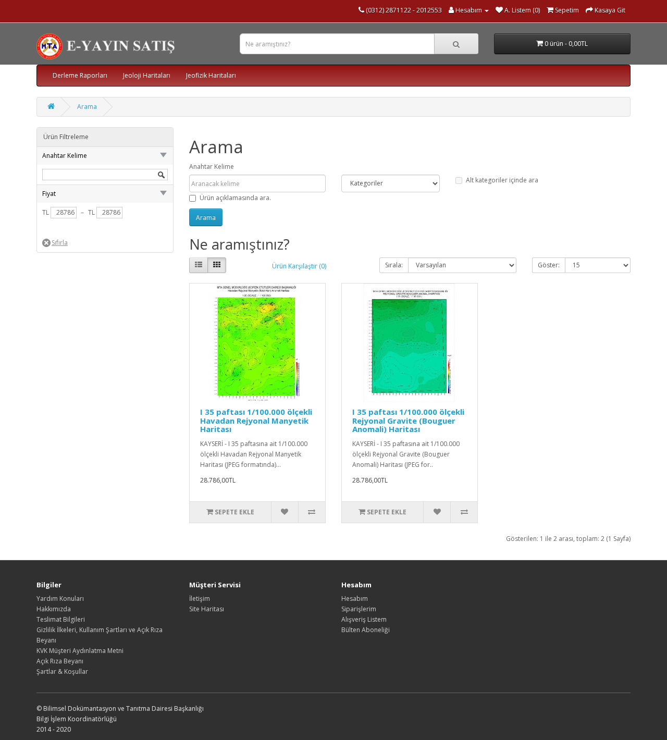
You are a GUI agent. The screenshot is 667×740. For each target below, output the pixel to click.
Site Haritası (206, 609)
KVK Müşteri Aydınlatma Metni (79, 650)
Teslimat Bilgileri (60, 619)
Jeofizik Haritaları (211, 75)
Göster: (549, 265)
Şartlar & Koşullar (62, 671)
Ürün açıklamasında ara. (235, 197)
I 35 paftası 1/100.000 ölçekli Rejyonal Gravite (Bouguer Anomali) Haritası (408, 420)
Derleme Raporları (80, 75)
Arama (87, 106)
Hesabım (354, 598)
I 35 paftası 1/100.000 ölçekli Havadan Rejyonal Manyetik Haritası (256, 420)
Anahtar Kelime (211, 166)
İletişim (199, 598)
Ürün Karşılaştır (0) (299, 266)
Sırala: (394, 265)
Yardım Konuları (60, 598)
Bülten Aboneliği (365, 629)
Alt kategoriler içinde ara (502, 180)
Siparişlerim (358, 609)
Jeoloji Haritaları (146, 75)
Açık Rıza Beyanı (59, 661)
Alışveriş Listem (364, 619)
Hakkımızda (53, 609)
